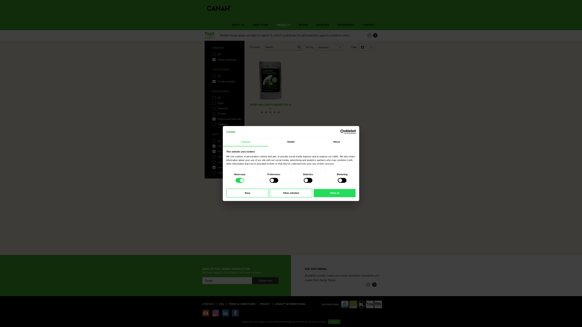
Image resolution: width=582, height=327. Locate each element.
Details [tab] (291, 141)
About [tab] (336, 141)
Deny (247, 193)
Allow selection (291, 193)
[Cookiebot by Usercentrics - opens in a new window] (342, 132)
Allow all (334, 193)
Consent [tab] (245, 141)
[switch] (274, 180)
